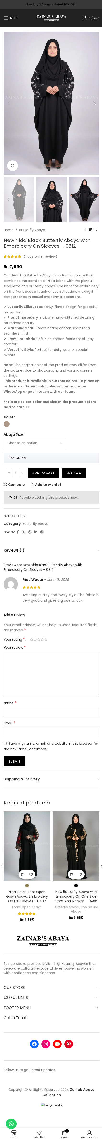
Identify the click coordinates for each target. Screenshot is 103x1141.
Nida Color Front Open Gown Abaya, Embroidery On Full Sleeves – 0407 (27, 897)
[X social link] (24, 532)
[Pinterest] (68, 1044)
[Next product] (96, 230)
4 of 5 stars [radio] (42, 639)
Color (8, 417)
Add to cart (43, 473)
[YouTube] (57, 1044)
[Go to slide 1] (49, 170)
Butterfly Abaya (32, 229)
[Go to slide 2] (54, 170)
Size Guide (16, 458)
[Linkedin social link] (36, 532)
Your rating (14, 639)
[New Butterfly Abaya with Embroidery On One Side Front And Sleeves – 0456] (76, 846)
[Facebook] (34, 1044)
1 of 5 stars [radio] (31, 639)
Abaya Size (13, 434)
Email (9, 723)
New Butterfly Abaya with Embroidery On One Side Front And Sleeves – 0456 (76, 896)
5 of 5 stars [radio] (46, 639)
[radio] (7, 424)
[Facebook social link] (18, 532)
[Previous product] (85, 230)
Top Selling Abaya (84, 909)
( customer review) (40, 256)
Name (10, 703)
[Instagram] (45, 1044)
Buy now (74, 473)
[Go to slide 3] (58, 170)
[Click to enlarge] (12, 165)
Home (9, 229)
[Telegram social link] (42, 532)
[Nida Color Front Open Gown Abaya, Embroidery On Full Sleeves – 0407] (27, 846)
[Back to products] (91, 230)
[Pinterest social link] (30, 532)
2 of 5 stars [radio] (35, 639)
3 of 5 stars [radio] (38, 639)
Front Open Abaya (27, 907)
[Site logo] (51, 17)
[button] (8, 103)
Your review (15, 647)
